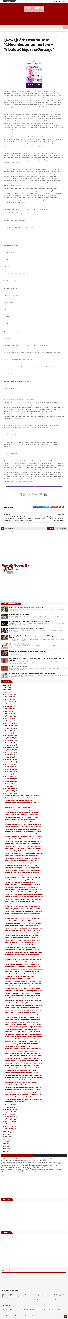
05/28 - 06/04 (9, 769)
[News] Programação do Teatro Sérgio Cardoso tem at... (23, 1099)
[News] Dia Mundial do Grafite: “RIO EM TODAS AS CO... (22, 901)
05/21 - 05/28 (9, 771)
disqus (56, 528)
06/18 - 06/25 (9, 762)
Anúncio (17, 1156)
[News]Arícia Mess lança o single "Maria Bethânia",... (22, 865)
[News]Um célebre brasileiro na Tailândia (18, 800)
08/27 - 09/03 (9, 738)
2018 (4, 1141)
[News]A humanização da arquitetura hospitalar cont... (23, 1039)
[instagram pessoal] (64, 1)
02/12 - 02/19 (9, 1114)
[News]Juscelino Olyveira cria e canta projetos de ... (22, 938)
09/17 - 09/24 (9, 731)
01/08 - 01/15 (9, 1126)
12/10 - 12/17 (8, 702)
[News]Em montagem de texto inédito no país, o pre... (22, 993)
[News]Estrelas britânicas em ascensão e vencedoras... (23, 889)
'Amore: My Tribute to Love (10, 1309)
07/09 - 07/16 (9, 755)
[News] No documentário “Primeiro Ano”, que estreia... (23, 1024)
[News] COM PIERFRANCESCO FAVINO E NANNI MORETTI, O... (23, 853)
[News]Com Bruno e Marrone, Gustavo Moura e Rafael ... (23, 1089)
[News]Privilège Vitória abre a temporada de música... (22, 930)
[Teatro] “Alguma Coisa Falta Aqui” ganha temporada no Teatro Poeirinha (32, 674)
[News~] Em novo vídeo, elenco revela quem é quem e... (23, 1048)
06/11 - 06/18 (9, 764)
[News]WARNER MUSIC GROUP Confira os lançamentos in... (23, 836)
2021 (4, 1134)
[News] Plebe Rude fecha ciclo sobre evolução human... (23, 971)
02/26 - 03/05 (9, 1109)
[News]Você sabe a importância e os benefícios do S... (22, 1041)
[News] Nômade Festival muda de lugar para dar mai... (22, 810)
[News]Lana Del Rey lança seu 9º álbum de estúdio (21, 887)
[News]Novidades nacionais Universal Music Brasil (21, 817)
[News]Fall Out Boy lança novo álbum (17, 807)
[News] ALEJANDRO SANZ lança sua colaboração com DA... (23, 894)
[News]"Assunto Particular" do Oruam (17, 979)
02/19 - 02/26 (9, 1112)
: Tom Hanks (43, 1309)
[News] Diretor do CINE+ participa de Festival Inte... (21, 815)
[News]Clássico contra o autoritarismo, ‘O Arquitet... (22, 1070)
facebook (63, 528)
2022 (5, 1132)
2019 (4, 1139)
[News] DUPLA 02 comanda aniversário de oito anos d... (23, 1022)
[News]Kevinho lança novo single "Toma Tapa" (20, 880)
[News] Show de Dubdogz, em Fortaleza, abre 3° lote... (22, 947)
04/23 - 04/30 (9, 781)
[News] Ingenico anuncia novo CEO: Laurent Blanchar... (23, 1063)
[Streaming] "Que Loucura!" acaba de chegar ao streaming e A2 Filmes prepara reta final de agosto (37, 637)
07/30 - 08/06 (9, 747)
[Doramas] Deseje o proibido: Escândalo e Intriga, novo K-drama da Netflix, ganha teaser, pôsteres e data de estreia (33, 1296)
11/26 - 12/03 (9, 706)
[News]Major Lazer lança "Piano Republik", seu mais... (22, 872)
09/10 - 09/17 (9, 733)
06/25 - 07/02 (9, 759)
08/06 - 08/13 (9, 745)
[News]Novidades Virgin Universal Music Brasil (20, 1082)
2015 (4, 1149)
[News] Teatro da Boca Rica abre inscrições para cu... (22, 1012)
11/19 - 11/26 (8, 709)
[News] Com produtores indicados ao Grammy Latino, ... (23, 911)
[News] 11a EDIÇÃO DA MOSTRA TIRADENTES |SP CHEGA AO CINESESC (29, 621)
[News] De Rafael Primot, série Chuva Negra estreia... (22, 962)
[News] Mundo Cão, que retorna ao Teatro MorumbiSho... (23, 1032)
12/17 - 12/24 (9, 699)
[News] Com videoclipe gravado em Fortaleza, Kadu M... (23, 995)
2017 (4, 1144)
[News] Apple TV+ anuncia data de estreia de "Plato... (22, 940)
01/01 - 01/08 (9, 1129)
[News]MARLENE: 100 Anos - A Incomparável (19, 976)
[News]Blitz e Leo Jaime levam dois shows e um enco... (22, 981)
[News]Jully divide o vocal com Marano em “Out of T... (22, 795)
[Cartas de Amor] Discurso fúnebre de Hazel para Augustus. (27, 651)
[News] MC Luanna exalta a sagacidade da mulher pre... (23, 904)
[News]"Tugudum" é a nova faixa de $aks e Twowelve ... (23, 884)
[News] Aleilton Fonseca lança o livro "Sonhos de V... (21, 1097)
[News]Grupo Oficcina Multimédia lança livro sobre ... (22, 829)
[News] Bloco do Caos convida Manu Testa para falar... (22, 906)
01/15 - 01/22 (9, 1124)
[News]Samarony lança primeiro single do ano (20, 819)
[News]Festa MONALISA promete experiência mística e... (23, 966)
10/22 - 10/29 (9, 718)
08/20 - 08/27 (9, 740)
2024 (5, 690)
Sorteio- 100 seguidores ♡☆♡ (18, 666)
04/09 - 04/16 (9, 786)
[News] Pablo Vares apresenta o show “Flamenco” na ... (23, 899)
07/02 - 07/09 (9, 757)
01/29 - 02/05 (9, 1119)
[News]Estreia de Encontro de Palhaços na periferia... (22, 1068)
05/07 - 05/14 (9, 776)
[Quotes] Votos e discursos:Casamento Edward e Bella (26, 607)
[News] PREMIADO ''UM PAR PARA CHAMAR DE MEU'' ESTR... (23, 1056)
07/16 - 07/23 (9, 752)
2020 (5, 1137)
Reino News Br (15, 565)
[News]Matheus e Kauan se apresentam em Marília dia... (23, 1061)
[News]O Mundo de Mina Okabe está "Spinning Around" (23, 892)
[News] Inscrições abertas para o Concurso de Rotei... (22, 1053)
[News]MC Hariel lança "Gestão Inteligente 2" (19, 882)
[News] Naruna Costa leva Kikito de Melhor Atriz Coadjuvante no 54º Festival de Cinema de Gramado (36, 659)
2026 (5, 685)
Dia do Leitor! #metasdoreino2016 (19, 644)
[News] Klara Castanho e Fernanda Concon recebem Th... (23, 1015)
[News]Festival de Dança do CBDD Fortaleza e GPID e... (22, 923)
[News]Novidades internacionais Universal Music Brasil (23, 1077)
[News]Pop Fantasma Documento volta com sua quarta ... (24, 986)
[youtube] (59, 1)
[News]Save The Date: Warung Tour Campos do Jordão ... (23, 991)
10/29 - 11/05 (9, 716)
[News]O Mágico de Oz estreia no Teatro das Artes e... (22, 918)
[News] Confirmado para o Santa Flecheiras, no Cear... (22, 877)
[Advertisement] (12, 589)
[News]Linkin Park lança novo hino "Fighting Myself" (21, 868)
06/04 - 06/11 (9, 767)
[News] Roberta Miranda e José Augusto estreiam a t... (22, 1010)
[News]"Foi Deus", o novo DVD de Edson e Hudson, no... (22, 998)
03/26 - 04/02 (9, 791)
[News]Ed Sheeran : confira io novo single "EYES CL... (21, 863)
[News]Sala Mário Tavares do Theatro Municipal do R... (22, 846)
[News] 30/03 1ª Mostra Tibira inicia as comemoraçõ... (22, 856)
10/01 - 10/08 (9, 726)
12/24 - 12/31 (9, 697)
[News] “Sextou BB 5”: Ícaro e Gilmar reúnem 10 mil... (22, 925)
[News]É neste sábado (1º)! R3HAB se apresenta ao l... (22, 954)
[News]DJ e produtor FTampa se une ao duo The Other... (23, 839)
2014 (5, 1151)
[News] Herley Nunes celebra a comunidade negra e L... (23, 909)
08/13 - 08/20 (9, 743)
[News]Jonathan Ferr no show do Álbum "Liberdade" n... (23, 1075)
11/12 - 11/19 (8, 711)
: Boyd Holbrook (34, 1309)
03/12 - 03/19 (9, 1105)
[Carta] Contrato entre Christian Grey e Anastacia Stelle (26, 629)
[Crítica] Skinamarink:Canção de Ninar (17, 798)
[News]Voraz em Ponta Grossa (14, 1102)
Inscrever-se (50, 1156)
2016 (4, 1146)
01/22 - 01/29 (9, 1121)
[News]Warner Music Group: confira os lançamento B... (23, 875)
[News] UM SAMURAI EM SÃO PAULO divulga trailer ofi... (22, 860)
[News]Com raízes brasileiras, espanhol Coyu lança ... (22, 1087)
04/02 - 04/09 (9, 788)
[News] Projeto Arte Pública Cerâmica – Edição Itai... (22, 812)
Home (5, 35)
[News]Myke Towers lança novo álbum (17, 805)
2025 (5, 687)
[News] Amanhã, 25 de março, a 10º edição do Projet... (22, 841)
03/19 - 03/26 (9, 793)
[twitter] (57, 1)
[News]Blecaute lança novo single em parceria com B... (23, 831)
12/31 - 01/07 (9, 694)
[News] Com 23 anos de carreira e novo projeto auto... (22, 1017)
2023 (5, 692)
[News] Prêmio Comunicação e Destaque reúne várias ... (23, 848)
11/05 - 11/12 (8, 714)
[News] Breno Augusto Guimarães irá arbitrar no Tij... (22, 851)
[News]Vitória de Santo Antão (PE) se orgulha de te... (22, 1003)
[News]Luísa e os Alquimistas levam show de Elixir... (21, 974)
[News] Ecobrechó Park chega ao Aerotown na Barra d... (23, 1020)
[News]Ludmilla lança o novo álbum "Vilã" (18, 822)
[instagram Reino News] (62, 1)
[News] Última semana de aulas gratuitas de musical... (22, 913)
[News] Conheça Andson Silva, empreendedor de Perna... (23, 1036)
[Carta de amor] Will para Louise (19, 614)
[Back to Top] (65, 1316)
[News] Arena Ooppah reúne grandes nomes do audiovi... (23, 969)
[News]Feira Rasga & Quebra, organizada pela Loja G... (22, 950)
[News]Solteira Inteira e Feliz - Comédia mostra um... (22, 1085)
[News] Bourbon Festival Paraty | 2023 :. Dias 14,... (20, 1051)
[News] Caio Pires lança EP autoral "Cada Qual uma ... (22, 1007)
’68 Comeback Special (55, 1309)
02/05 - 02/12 (9, 1117)
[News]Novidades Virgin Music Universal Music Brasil (22, 803)
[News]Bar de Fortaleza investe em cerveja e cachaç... (22, 1034)
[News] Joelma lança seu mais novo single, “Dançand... (23, 983)
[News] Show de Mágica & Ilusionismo (17, 1046)
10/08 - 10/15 (9, 723)
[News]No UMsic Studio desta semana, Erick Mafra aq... (23, 957)
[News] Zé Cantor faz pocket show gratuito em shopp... (23, 1094)
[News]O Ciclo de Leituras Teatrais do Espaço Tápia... (22, 1073)
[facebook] (54, 1)
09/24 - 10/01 (9, 728)
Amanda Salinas (30, 1316)
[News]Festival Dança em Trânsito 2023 (17, 921)
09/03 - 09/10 (9, 735)
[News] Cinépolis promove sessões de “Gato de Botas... (23, 916)
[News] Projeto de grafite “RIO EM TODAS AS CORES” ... (22, 1029)
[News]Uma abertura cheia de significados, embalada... (23, 959)
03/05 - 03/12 (9, 1107)
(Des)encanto (24, 1309)
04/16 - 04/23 (9, 784)
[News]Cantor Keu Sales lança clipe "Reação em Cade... (23, 952)
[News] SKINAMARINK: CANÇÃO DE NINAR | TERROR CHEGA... (23, 1027)
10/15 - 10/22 (9, 721)
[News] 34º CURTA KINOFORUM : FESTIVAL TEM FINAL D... (22, 935)
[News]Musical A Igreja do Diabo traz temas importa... (22, 988)
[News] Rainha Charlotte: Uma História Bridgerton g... (22, 945)
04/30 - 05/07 (9, 779)
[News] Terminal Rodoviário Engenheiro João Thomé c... (23, 1065)
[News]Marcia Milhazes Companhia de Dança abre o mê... (23, 827)
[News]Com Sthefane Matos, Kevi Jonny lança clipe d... (23, 928)
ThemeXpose (11, 1316)
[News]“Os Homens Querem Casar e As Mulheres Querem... (24, 897)
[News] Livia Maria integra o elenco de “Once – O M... (22, 964)
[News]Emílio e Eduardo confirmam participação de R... (23, 1092)
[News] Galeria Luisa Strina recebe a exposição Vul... (22, 933)
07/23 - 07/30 (9, 750)
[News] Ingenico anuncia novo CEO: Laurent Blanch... (22, 1058)
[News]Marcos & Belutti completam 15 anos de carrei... (22, 843)
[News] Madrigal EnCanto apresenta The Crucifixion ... (22, 834)
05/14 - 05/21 (9, 774)
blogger (50, 528)
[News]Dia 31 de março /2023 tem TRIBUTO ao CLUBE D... (23, 824)
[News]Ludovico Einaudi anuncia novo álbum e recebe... (23, 1000)
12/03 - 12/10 (9, 704)
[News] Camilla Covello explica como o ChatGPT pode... (23, 870)
